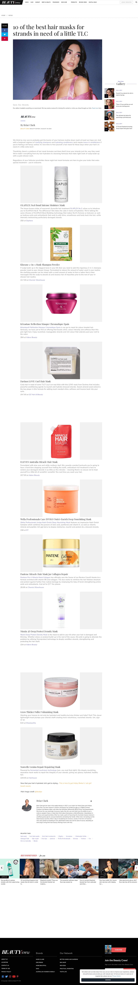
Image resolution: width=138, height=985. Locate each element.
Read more (95, 108)
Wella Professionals (64, 838)
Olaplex (60, 836)
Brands (39, 953)
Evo (90, 838)
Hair (32, 2)
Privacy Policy (6, 971)
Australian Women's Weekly (45, 971)
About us (4, 959)
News (27, 2)
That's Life (63, 971)
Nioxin (36, 841)
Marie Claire (40, 959)
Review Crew (83, 2)
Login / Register (126, 2)
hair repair (35, 838)
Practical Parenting (67, 968)
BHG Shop (63, 962)
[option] (10, 872)
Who (37, 968)
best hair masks (34, 836)
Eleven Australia (26, 841)
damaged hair (25, 838)
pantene (52, 838)
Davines (83, 838)
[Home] (10, 2)
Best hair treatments (48, 836)
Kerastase (69, 836)
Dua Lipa (44, 838)
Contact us (5, 965)
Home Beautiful (41, 965)
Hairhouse (33, 778)
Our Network (66, 953)
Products (74, 2)
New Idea (63, 965)
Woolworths (31, 723)
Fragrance (56, 2)
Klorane (75, 838)
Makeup (37, 2)
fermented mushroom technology (43, 770)
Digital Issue (93, 2)
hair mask (24, 836)
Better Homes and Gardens (69, 959)
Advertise (4, 962)
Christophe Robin (80, 836)
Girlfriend (39, 962)
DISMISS (108, 980)
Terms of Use (5, 968)
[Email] (91, 801)
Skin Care (64, 2)
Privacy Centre (116, 976)
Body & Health (46, 2)
